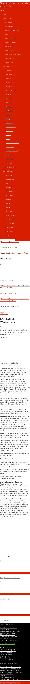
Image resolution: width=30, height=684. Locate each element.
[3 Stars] (14, 330)
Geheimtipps (9, 191)
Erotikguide (4, 314)
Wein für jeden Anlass (6, 638)
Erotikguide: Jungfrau (5, 599)
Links (11, 683)
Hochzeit (8, 95)
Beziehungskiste (10, 74)
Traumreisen (9, 227)
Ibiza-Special (9, 199)
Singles (8, 155)
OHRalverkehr (9, 111)
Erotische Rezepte (11, 38)
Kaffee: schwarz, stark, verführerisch (10, 631)
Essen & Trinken (7, 18)
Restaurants (9, 50)
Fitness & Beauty (10, 179)
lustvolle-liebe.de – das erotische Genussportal (10, 682)
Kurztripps (8, 203)
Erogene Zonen (10, 82)
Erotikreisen (9, 175)
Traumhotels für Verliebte (7, 677)
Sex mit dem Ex (4, 656)
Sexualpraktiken (10, 147)
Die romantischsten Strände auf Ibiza (10, 667)
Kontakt (7, 683)
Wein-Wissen (9, 62)
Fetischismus (9, 86)
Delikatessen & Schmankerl (13, 30)
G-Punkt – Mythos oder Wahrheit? (9, 649)
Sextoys (8, 139)
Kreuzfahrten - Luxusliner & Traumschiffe (11, 672)
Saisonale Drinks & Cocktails (8, 633)
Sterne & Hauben (10, 58)
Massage (8, 207)
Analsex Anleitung (5, 647)
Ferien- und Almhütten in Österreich (10, 670)
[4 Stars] (20, 330)
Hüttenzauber (9, 195)
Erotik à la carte (10, 34)
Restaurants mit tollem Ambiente (14, 54)
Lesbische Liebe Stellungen (8, 651)
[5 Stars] (25, 330)
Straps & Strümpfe (5, 658)
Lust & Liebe (6, 66)
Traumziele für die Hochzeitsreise (9, 679)
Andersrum (9, 70)
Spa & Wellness (10, 223)
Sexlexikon (6, 235)
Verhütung (9, 163)
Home (4, 14)
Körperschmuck (10, 103)
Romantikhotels (10, 215)
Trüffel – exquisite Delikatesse (8, 637)
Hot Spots (8, 99)
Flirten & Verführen (11, 91)
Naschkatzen (9, 46)
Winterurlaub (9, 231)
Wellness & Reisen (7, 171)
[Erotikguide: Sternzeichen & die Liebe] (15, 566)
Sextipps (8, 135)
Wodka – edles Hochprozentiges (9, 640)
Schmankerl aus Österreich (7, 635)
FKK (7, 183)
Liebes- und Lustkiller (6, 654)
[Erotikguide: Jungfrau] (15, 587)
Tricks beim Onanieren (6, 660)
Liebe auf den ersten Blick (7, 653)
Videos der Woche (11, 167)
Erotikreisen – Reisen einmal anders (10, 669)
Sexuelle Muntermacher (12, 151)
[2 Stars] (8, 330)
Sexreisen (3, 676)
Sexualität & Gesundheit (12, 143)
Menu (2, 10)
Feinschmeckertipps (11, 42)
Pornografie (9, 119)
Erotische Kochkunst (5, 629)
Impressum (2, 683)
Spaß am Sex (9, 159)
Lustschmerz (9, 107)
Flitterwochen (9, 187)
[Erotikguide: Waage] (15, 608)
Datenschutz (16, 683)
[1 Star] (2, 330)
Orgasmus (9, 115)
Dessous (8, 78)
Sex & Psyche (9, 131)
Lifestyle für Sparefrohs (6, 674)
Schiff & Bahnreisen (11, 219)
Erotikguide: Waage (5, 620)
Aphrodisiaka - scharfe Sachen (8, 628)
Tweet (2, 327)
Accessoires (9, 22)
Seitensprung (9, 123)
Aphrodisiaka (9, 26)
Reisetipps (9, 211)
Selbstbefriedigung (11, 127)
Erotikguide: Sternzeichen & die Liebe (10, 578)
